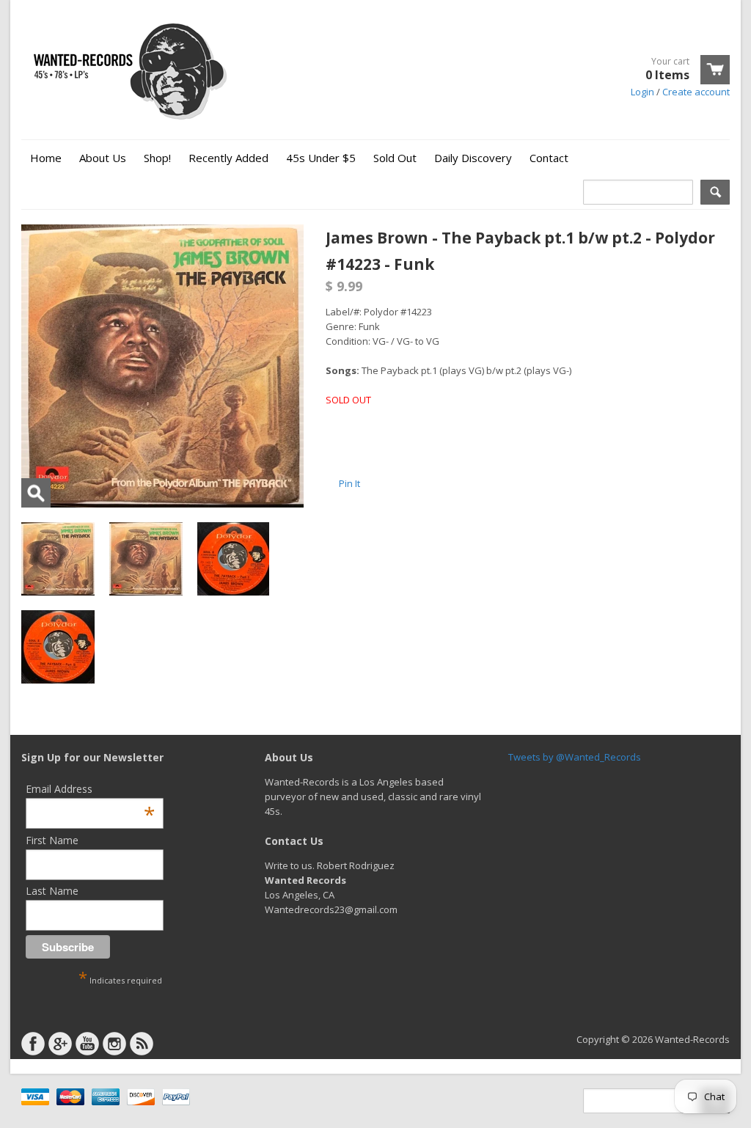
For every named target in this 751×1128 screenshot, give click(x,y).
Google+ (60, 1043)
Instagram (114, 1043)
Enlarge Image (36, 493)
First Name (52, 840)
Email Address (90, 789)
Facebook (33, 1043)
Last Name (52, 891)
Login (642, 91)
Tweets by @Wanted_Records (574, 756)
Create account (696, 91)
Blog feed (141, 1043)
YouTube (87, 1043)
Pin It (349, 483)
